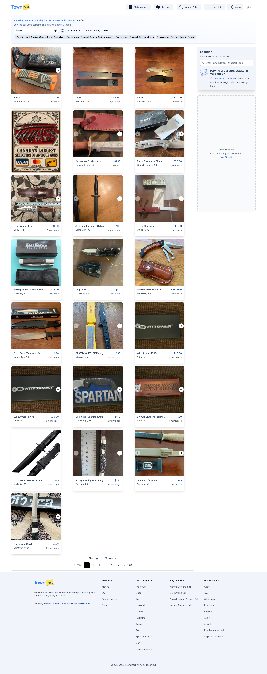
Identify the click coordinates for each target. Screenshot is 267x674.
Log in (207, 617)
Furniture (140, 617)
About (207, 586)
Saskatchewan (109, 599)
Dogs (138, 593)
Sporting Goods (22, 20)
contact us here (51, 603)
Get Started (226, 157)
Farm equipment (144, 649)
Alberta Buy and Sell (180, 586)
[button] (55, 30)
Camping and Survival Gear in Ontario (176, 37)
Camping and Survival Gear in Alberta (134, 37)
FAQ (206, 593)
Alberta (105, 586)
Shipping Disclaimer (214, 636)
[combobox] (220, 56)
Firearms (140, 611)
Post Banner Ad (212, 630)
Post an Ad (209, 605)
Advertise (209, 624)
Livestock (141, 605)
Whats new (210, 599)
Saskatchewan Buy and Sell (184, 599)
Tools (139, 630)
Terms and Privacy (80, 603)
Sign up (208, 611)
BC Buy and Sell (178, 593)
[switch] (64, 30)
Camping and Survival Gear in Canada (54, 20)
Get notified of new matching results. (88, 30)
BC (103, 593)
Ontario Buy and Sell (180, 605)
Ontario (105, 605)
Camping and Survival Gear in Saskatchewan (89, 37)
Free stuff (141, 586)
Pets (138, 599)
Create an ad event (221, 78)
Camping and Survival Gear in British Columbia (39, 37)
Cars (138, 642)
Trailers (140, 624)
